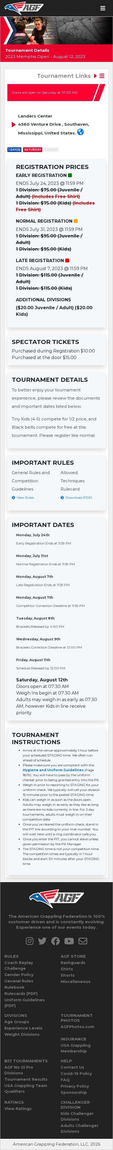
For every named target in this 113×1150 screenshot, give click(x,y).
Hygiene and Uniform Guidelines (53, 770)
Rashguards (73, 962)
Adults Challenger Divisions (79, 1128)
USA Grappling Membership (76, 1048)
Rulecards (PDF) (21, 993)
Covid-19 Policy (76, 1073)
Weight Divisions (21, 1034)
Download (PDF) (78, 497)
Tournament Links (64, 76)
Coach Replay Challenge (18, 965)
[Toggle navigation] (103, 8)
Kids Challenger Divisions (77, 1116)
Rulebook (14, 987)
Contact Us (72, 1067)
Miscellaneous (76, 981)
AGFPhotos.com (77, 1026)
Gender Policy (18, 974)
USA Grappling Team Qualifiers (25, 1088)
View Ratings (18, 1108)
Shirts (67, 969)
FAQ (65, 1079)
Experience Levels (23, 1028)
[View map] (80, 133)
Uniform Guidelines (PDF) (24, 1002)
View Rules (24, 497)
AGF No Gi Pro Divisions (18, 1070)
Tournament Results (25, 1079)
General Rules (18, 981)
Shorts (68, 975)
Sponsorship (74, 1092)
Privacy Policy (75, 1086)
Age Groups (16, 1021)
